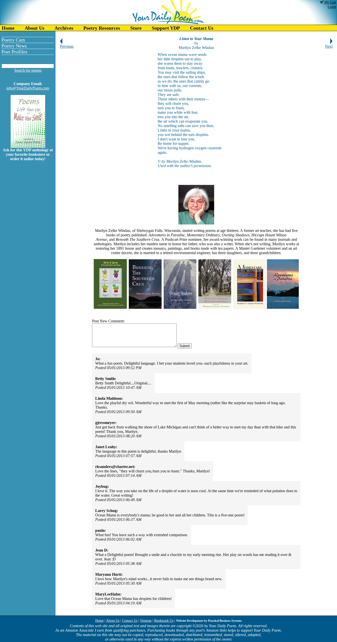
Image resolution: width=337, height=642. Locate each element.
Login (332, 7)
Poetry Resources (101, 28)
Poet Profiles (14, 51)
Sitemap (145, 620)
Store (136, 28)
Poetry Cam (13, 40)
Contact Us (201, 28)
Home (8, 28)
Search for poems (27, 70)
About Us (34, 28)
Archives (64, 28)
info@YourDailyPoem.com (27, 88)
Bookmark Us (163, 620)
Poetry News (14, 45)
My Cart (329, 2)
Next (329, 46)
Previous (67, 46)
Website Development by (209, 620)
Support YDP (166, 28)
